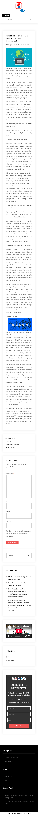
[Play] (9, 636)
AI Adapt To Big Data (11, 758)
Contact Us (12, 657)
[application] (19, 631)
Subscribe (19, 726)
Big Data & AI (8, 761)
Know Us (11, 660)
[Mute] (26, 636)
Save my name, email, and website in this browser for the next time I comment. (18, 533)
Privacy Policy (26, 813)
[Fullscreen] (29, 636)
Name (8, 502)
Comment (10, 473)
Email (8, 512)
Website (9, 521)
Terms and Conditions (14, 813)
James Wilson (24, 45)
